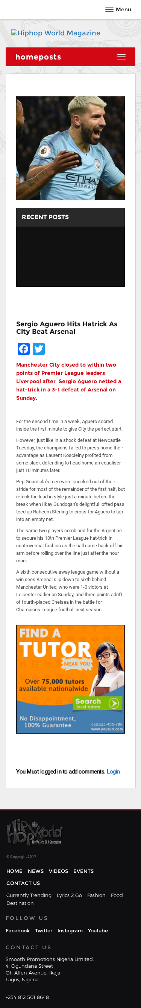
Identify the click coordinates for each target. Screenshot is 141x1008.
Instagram (70, 930)
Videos (58, 871)
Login (113, 771)
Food (117, 895)
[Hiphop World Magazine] (56, 33)
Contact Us (23, 883)
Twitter (43, 930)
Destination (20, 903)
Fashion (96, 895)
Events (83, 871)
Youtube (98, 930)
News (36, 871)
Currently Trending (29, 895)
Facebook (18, 930)
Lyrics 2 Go (69, 895)
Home (14, 871)
